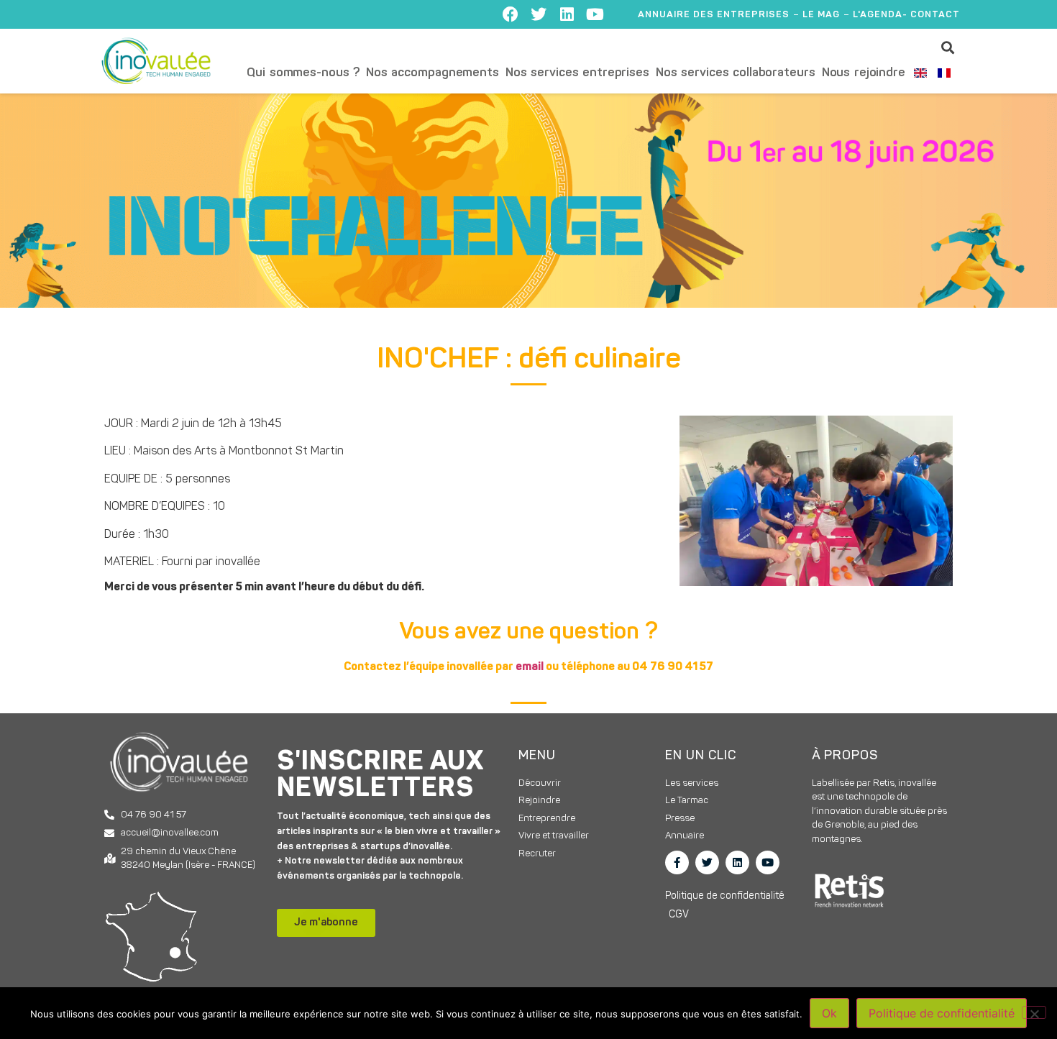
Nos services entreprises (577, 73)
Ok (829, 1013)
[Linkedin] (567, 14)
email (530, 667)
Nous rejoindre (863, 73)
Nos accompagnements (432, 73)
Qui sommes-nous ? (303, 73)
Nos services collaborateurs (735, 73)
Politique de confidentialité (942, 1013)
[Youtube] (595, 14)
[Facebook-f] (677, 862)
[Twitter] (538, 14)
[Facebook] (510, 14)
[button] (948, 47)
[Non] (1034, 1012)
